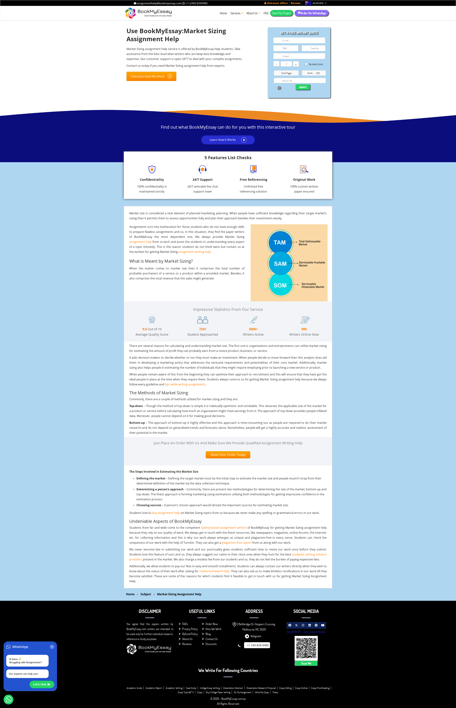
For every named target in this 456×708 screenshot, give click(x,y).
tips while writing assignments (185, 384)
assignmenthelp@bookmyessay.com (159, 3)
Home (130, 594)
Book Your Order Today (228, 454)
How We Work (213, 629)
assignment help (140, 242)
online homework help (214, 571)
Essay (199, 692)
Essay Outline (301, 688)
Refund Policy (190, 634)
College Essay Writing (210, 688)
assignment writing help (194, 252)
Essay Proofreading (320, 688)
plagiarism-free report (237, 543)
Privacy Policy (190, 629)
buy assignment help (166, 513)
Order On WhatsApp (313, 13)
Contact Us (212, 639)
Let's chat (39, 684)
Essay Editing (285, 688)
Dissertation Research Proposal (261, 688)
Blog (208, 634)
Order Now (212, 624)
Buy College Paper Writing (218, 692)
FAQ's (185, 624)
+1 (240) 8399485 (196, 3)
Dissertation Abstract (233, 688)
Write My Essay (262, 692)
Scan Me (306, 663)
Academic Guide (134, 688)
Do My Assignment (242, 692)
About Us (187, 639)
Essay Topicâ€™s (186, 692)
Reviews (187, 644)
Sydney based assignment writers (224, 528)
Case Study (191, 688)
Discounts (211, 644)
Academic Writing (174, 688)
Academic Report (154, 688)
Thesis (275, 692)
